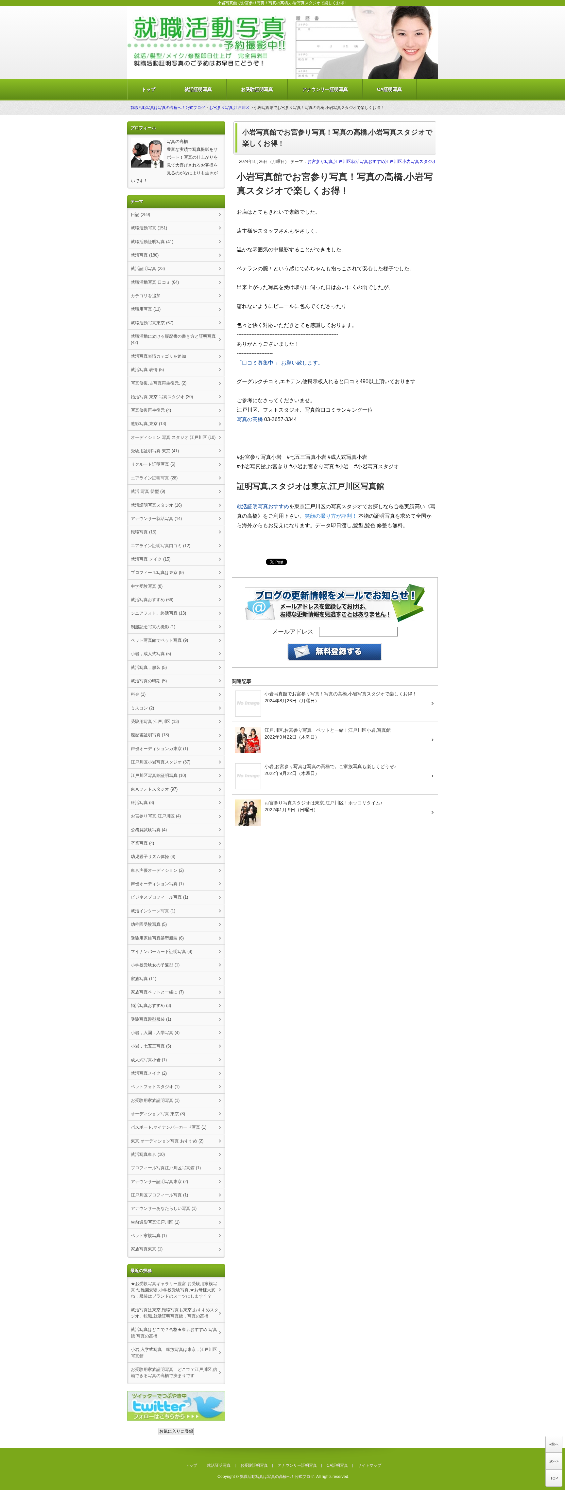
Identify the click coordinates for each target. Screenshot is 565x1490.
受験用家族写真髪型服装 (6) (157, 938)
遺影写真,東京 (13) (148, 423)
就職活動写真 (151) (149, 227)
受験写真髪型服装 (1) (151, 1019)
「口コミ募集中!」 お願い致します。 (280, 363)
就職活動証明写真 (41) (152, 241)
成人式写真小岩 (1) (149, 1059)
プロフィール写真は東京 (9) (157, 572)
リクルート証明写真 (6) (153, 464)
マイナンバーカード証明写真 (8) (161, 951)
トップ (148, 89)
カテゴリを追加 (146, 295)
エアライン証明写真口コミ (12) (160, 545)
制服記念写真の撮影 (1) (153, 626)
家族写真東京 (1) (147, 1249)
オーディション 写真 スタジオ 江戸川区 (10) (173, 437)
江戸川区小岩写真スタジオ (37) (160, 762)
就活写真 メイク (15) (150, 559)
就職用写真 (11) (146, 309)
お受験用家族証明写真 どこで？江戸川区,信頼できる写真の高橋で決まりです (174, 1372)
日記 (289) (140, 214)
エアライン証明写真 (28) (154, 478)
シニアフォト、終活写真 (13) (158, 613)
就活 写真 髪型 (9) (148, 491)
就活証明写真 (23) (148, 268)
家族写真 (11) (143, 978)
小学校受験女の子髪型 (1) (155, 964)
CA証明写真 (389, 89)
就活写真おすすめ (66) (152, 599)
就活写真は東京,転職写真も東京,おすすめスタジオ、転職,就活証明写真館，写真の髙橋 (174, 1313)
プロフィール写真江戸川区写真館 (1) (166, 1167)
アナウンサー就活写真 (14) (156, 518)
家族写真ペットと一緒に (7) (157, 992)
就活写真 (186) (145, 255)
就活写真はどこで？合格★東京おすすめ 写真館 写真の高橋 (174, 1332)
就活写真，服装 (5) (149, 667)
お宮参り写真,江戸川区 (229, 107)
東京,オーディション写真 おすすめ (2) (167, 1141)
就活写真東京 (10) (148, 1154)
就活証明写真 (198, 89)
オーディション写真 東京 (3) (158, 1113)
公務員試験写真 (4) (149, 829)
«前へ (553, 1444)
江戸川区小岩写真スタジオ (410, 161)
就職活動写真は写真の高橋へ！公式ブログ (167, 107)
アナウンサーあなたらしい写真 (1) (164, 1208)
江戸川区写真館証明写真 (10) (158, 775)
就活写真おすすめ (368, 161)
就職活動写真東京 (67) (152, 322)
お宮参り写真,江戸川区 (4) (156, 816)
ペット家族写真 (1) (149, 1235)
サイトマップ (369, 1465)
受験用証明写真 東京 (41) (155, 450)
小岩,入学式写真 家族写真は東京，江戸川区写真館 (174, 1352)
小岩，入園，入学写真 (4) (155, 1032)
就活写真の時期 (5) (149, 680)
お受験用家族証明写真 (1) (155, 1100)
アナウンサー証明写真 (325, 89)
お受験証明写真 (257, 89)
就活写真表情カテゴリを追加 (158, 356)
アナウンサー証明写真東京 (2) (159, 1181)
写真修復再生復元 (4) (151, 410)
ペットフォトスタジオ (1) (155, 1086)
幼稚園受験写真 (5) (149, 924)
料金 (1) (138, 694)
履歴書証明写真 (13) (150, 734)
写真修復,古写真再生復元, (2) (158, 383)
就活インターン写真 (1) (153, 910)
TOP (554, 1478)
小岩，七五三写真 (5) (151, 1046)
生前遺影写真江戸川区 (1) (155, 1222)
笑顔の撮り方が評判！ (331, 516)
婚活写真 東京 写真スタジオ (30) (162, 396)
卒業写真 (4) (142, 843)
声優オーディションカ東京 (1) (159, 748)
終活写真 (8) (142, 802)
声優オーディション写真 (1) (157, 883)
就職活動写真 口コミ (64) (155, 282)
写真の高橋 (250, 419)
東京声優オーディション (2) (157, 870)
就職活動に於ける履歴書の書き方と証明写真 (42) (173, 339)
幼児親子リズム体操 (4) (153, 856)
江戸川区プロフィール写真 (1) (159, 1195)
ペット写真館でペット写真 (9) (159, 640)
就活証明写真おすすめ (263, 506)
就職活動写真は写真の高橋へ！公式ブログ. (277, 1476)
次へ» (553, 1461)
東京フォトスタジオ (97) (154, 789)
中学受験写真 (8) (147, 586)
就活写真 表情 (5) (147, 369)
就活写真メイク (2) (149, 1073)
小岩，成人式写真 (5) (151, 653)
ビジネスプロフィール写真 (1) (159, 897)
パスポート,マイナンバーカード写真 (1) (168, 1127)
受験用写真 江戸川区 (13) (155, 721)
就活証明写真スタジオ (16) (156, 505)
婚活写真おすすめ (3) (151, 1005)
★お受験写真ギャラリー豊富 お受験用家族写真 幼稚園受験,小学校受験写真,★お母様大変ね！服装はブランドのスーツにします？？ (174, 1290)
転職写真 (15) (143, 532)
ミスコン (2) (142, 708)
